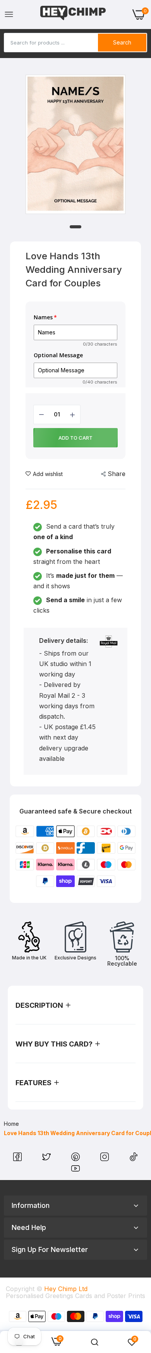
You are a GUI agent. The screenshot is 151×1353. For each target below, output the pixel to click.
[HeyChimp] (73, 14)
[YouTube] (75, 1170)
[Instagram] (105, 1159)
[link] (94, 1342)
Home (11, 1123)
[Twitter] (47, 1159)
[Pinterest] (76, 1159)
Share (116, 474)
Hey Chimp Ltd (66, 1289)
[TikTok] (133, 1159)
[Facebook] (18, 1159)
